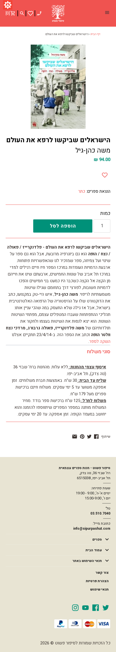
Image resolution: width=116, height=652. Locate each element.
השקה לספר (99, 341)
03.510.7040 (100, 513)
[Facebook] (95, 607)
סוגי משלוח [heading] (98, 351)
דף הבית (95, 34)
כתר (81, 191)
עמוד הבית (94, 550)
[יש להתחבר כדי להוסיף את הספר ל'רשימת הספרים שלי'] (30, 13)
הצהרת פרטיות (97, 581)
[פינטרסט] (82, 436)
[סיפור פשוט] (58, 13)
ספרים (97, 539)
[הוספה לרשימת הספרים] (104, 174)
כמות (105, 213)
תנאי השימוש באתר (87, 560)
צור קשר (102, 572)
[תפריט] (107, 13)
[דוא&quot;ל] (74, 436)
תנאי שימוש (99, 589)
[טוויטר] (89, 436)
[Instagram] (75, 607)
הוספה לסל (63, 225)
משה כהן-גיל (92, 150)
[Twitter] (105, 607)
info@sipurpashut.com (91, 528)
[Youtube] (85, 607)
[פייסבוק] (96, 436)
